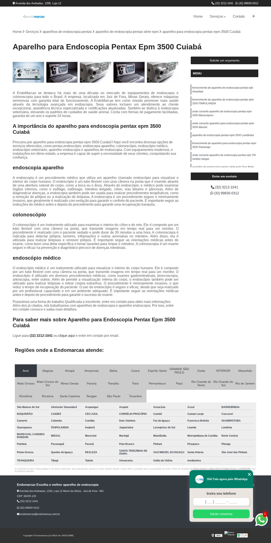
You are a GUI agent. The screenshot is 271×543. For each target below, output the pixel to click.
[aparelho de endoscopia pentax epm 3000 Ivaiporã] (62, 72)
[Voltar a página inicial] (34, 17)
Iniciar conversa (221, 514)
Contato (239, 16)
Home (198, 16)
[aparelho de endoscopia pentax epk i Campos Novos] (129, 72)
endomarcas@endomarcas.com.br (39, 514)
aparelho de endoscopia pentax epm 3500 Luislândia (223, 135)
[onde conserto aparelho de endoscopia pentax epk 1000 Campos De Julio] (28, 72)
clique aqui (66, 335)
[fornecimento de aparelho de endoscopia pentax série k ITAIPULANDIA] (95, 72)
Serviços (216, 16)
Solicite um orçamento (224, 60)
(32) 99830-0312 (248, 3)
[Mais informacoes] (253, 16)
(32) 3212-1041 (223, 3)
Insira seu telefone (221, 493)
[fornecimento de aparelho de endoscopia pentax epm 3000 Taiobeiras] (162, 72)
